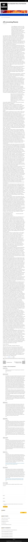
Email (4, 498)
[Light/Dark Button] (25, 14)
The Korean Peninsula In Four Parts (6, 524)
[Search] (26, 14)
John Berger (6, 358)
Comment (4, 485)
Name (4, 495)
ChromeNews (16, 541)
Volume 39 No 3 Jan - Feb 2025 (5, 518)
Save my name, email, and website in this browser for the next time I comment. (13, 504)
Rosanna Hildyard (13, 358)
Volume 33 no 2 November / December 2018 (20, 358)
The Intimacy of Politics (4, 519)
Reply (6, 400)
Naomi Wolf (9, 358)
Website (4, 501)
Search (3, 510)
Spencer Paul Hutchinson (5, 534)
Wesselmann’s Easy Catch (4, 521)
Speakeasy (11, 531)
